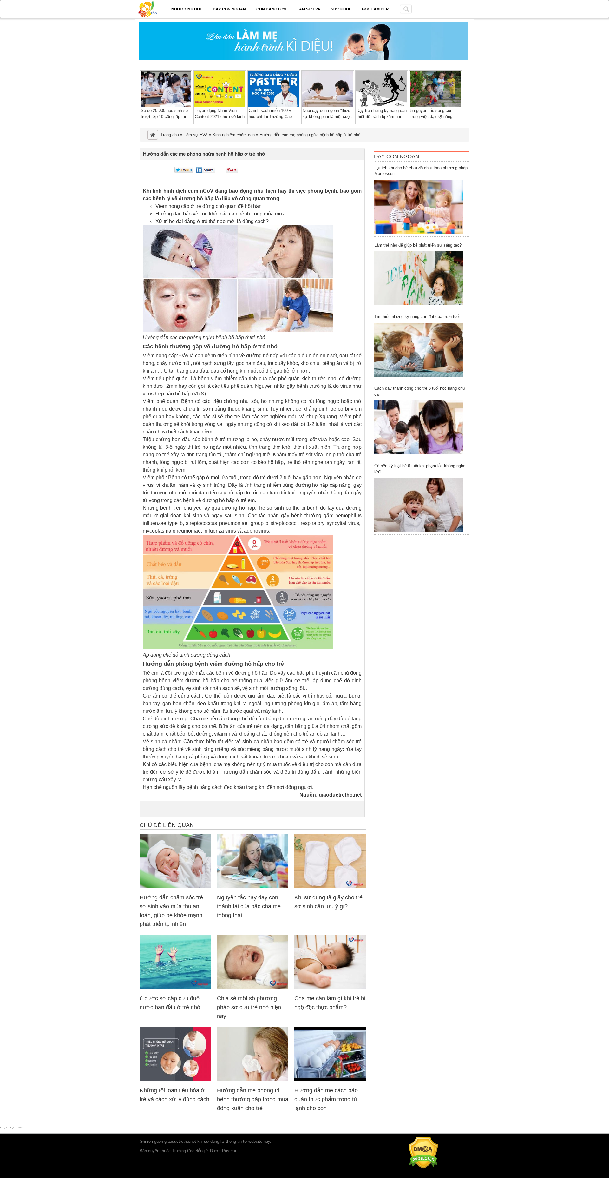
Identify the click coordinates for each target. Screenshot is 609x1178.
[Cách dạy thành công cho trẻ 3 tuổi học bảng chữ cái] (418, 427)
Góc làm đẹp (375, 9)
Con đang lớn (271, 9)
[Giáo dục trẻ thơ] (152, 8)
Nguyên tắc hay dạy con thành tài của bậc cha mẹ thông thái (249, 906)
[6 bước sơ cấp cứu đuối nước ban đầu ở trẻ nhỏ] (175, 987)
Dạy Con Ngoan (396, 157)
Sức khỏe (341, 9)
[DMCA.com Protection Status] (423, 1167)
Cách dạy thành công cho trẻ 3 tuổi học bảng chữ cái (419, 391)
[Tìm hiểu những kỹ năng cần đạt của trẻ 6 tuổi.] (418, 350)
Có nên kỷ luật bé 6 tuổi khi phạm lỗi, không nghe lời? (419, 468)
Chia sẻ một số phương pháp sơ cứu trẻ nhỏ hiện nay (249, 1007)
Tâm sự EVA (308, 9)
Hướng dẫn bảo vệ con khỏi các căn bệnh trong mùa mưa (220, 213)
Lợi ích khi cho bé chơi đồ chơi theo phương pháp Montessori (421, 170)
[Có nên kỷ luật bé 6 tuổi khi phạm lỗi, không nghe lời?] (418, 505)
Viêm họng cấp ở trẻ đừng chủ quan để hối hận (208, 206)
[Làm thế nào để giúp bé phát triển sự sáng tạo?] (418, 278)
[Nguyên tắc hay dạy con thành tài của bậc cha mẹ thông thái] (252, 886)
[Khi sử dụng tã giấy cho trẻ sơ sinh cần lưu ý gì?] (330, 886)
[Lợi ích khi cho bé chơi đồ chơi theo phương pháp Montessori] (418, 207)
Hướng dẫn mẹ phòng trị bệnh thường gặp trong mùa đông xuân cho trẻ (252, 1099)
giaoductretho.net (340, 794)
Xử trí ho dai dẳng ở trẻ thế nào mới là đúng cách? (212, 221)
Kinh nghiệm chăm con (234, 134)
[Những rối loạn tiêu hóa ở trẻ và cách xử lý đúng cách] (175, 1079)
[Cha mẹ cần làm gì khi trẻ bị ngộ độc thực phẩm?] (330, 987)
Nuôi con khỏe (186, 9)
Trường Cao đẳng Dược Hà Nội (11, 1128)
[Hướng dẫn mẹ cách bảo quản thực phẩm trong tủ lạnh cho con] (330, 1079)
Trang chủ (169, 134)
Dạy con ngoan (229, 9)
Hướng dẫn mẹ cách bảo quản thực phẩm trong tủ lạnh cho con (326, 1099)
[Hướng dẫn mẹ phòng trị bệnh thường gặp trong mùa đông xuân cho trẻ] (252, 1079)
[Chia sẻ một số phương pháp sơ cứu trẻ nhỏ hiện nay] (252, 987)
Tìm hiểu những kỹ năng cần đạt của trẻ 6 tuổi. (417, 316)
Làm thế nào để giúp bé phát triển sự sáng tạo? (418, 245)
